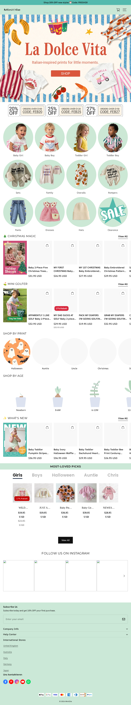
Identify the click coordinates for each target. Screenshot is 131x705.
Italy (5, 658)
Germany (7, 664)
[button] (124, 10)
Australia (7, 652)
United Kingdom (10, 645)
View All (123, 236)
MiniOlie (68, 701)
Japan (6, 670)
